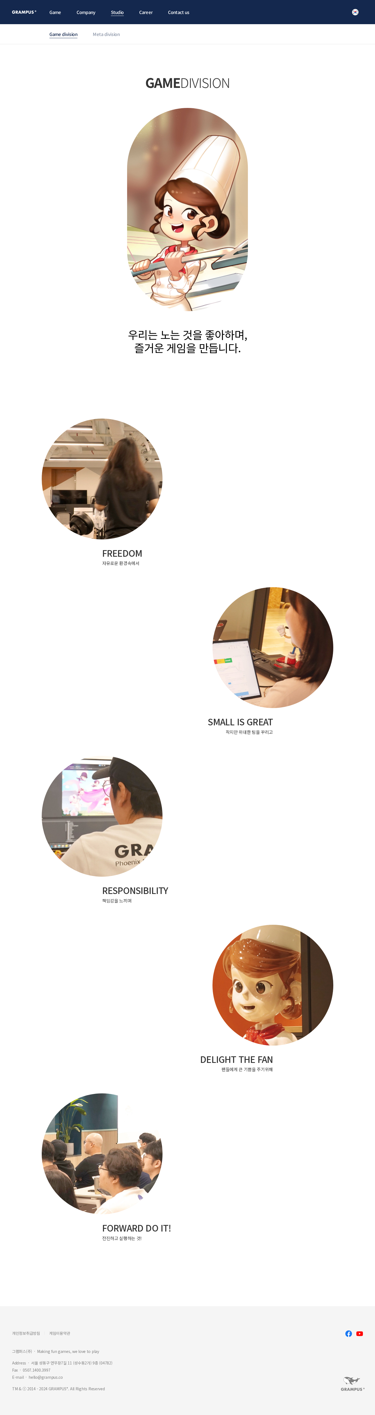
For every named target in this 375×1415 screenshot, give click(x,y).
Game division (63, 34)
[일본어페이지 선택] (355, 12)
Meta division (106, 34)
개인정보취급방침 (26, 1333)
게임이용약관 (59, 1333)
